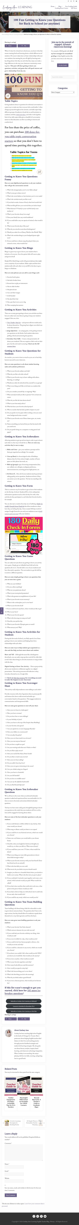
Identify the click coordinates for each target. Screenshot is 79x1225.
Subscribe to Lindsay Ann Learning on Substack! (24, 1001)
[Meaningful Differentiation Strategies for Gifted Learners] (23, 1085)
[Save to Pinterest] (1, 612)
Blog (7, 34)
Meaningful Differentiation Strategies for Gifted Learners (23, 1101)
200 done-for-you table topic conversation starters (22, 136)
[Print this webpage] (1, 616)
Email (7, 1171)
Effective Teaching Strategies (16, 34)
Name (7, 1164)
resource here (11, 346)
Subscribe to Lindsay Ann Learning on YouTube (24, 1011)
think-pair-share (21, 114)
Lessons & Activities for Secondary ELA (23, 1006)
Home (3, 34)
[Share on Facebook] (1, 609)
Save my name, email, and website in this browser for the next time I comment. (23, 1189)
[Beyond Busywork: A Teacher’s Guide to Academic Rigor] (36, 1085)
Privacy (52, 1221)
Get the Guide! (63, 65)
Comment (8, 1143)
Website (7, 1178)
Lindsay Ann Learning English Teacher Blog (36, 1221)
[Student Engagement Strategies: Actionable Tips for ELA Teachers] (10, 1085)
